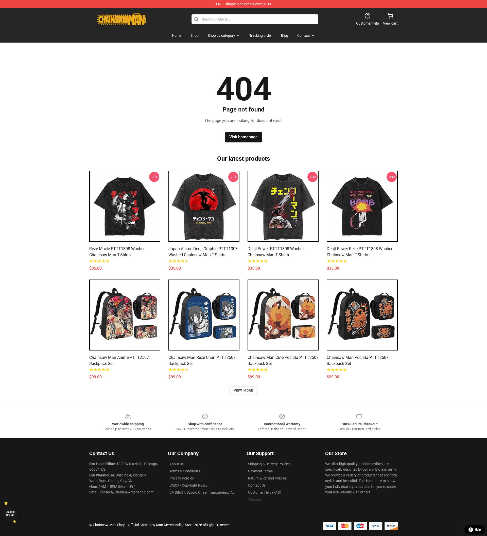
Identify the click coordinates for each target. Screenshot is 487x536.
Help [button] (478, 529)
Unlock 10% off (10, 513)
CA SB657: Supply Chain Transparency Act (202, 492)
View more (243, 390)
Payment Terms (260, 471)
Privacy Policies (181, 478)
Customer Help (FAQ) (264, 492)
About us (176, 464)
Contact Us (257, 485)
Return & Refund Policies (267, 478)
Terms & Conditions (184, 471)
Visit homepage (243, 137)
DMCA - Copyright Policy (188, 485)
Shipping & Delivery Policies (269, 464)
